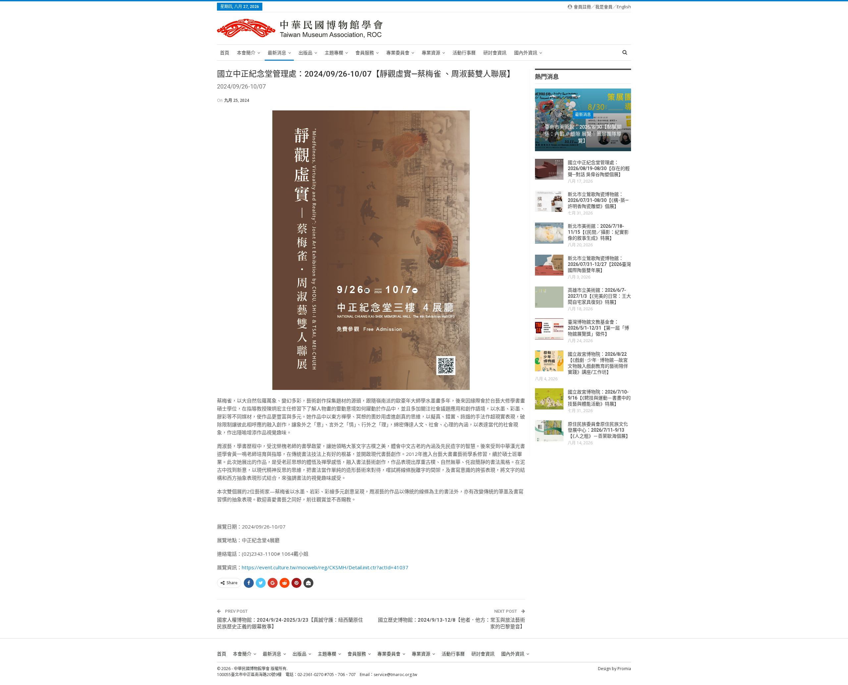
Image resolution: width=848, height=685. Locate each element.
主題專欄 (334, 52)
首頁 (224, 52)
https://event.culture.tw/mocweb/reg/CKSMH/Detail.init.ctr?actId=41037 (325, 567)
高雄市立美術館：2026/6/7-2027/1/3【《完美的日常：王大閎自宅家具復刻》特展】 (599, 296)
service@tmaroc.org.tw (395, 674)
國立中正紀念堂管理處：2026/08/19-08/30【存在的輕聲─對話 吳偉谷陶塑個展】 (599, 168)
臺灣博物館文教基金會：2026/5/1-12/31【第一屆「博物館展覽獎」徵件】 (598, 328)
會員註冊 (582, 7)
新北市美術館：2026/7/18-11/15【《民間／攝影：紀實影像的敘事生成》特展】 (598, 232)
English (624, 7)
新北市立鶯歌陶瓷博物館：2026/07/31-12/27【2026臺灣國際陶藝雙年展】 (599, 264)
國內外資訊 (525, 52)
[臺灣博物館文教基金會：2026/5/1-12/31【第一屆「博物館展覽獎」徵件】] (549, 329)
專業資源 (431, 52)
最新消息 (277, 52)
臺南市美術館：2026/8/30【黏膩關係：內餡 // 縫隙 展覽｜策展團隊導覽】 (583, 134)
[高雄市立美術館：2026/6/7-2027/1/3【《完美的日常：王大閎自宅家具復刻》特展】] (549, 297)
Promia (624, 668)
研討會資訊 (494, 52)
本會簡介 (246, 52)
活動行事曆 (464, 52)
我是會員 (603, 7)
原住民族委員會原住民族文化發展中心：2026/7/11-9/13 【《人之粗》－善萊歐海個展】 (599, 430)
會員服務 (364, 52)
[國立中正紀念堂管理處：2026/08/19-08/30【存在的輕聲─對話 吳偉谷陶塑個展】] (549, 169)
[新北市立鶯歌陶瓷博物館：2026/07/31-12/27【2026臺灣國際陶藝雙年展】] (549, 265)
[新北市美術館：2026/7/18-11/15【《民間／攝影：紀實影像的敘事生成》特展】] (549, 233)
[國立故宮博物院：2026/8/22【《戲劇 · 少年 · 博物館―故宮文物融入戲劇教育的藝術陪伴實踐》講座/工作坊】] (549, 361)
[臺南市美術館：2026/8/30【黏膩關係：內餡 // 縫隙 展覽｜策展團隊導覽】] (583, 120)
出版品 (305, 52)
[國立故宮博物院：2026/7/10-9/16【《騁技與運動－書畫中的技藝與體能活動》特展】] (549, 398)
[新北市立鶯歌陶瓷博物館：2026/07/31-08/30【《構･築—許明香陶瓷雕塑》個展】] (549, 201)
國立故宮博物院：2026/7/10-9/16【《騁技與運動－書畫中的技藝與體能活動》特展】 (599, 397)
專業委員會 (397, 52)
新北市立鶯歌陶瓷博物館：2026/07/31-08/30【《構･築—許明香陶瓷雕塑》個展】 (598, 200)
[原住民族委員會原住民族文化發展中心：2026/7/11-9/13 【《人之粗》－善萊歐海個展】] (549, 431)
